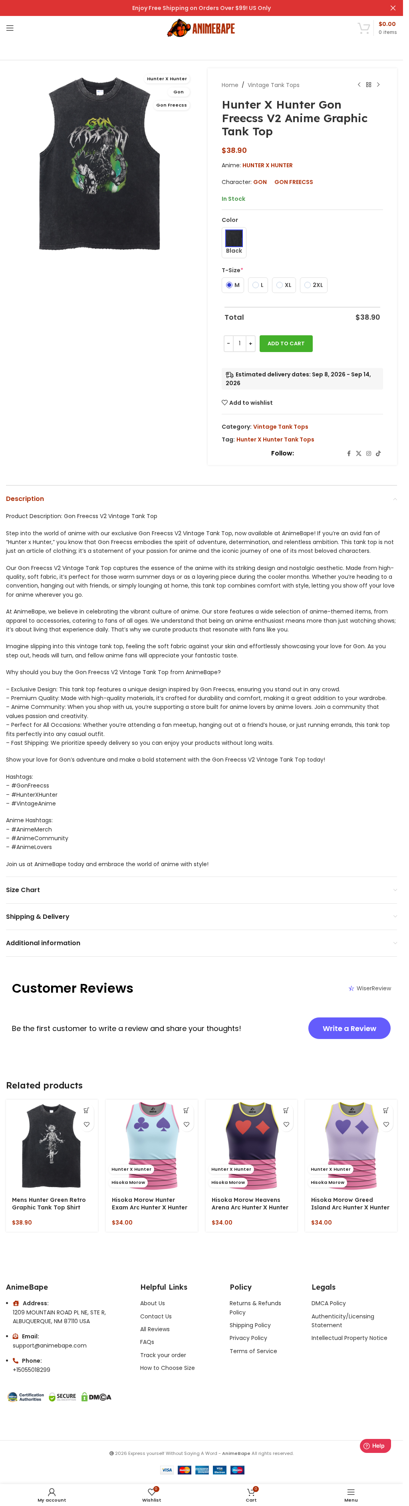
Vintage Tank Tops (274, 85)
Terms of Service (253, 1351)
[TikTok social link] (378, 453)
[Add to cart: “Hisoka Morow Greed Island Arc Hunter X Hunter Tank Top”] (386, 1111)
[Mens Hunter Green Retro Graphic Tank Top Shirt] (52, 1145)
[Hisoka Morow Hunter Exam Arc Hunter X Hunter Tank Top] (152, 1145)
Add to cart (286, 343)
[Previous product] (359, 85)
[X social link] (358, 453)
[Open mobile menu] (10, 28)
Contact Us (156, 1316)
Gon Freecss (293, 182)
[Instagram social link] (368, 453)
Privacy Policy (248, 1338)
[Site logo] (201, 28)
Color (230, 220)
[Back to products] (368, 85)
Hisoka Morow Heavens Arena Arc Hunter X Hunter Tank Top (250, 1207)
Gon (260, 182)
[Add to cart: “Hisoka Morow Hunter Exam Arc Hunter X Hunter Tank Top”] (187, 1111)
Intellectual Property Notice (349, 1338)
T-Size (232, 270)
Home (230, 85)
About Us (152, 1303)
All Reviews (155, 1329)
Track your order (163, 1355)
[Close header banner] (393, 8)
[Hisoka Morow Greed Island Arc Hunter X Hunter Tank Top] (351, 1145)
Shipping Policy (250, 1325)
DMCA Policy (329, 1303)
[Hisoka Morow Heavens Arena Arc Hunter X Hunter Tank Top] (252, 1145)
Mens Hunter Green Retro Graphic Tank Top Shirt (49, 1203)
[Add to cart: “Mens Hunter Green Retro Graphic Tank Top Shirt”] (87, 1111)
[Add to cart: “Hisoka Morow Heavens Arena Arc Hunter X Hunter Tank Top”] (286, 1111)
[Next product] (378, 85)
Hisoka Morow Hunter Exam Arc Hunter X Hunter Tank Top (149, 1207)
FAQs (147, 1342)
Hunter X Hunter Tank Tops (275, 439)
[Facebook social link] (348, 453)
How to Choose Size (167, 1368)
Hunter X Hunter (267, 165)
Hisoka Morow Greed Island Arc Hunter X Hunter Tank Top (350, 1207)
